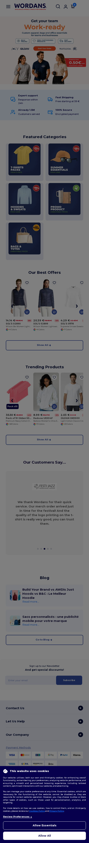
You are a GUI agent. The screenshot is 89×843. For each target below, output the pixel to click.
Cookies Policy (37, 811)
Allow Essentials (45, 825)
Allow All (44, 835)
